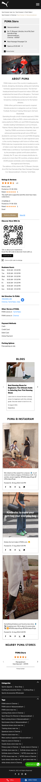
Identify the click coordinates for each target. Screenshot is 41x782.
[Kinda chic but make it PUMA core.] (20, 515)
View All (22, 215)
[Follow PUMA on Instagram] (22, 774)
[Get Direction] (22, 301)
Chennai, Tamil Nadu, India (11, 302)
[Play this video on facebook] (20, 588)
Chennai (16, 316)
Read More (11, 407)
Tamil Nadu (17, 312)
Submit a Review (10, 215)
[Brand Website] (25, 774)
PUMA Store (20, 652)
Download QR (7, 255)
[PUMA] (5, 4)
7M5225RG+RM (7, 299)
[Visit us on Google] (18, 774)
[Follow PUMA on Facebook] (15, 774)
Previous (3, 387)
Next (37, 387)
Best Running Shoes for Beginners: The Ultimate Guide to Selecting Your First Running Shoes (20, 389)
